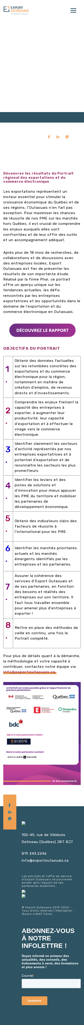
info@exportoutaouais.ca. (29, 672)
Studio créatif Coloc (37, 913)
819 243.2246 (34, 853)
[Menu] (73, 9)
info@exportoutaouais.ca (45, 860)
